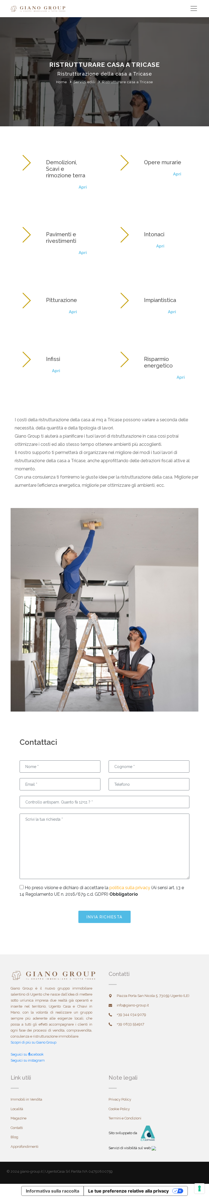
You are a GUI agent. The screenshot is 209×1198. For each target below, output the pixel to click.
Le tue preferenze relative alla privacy (128, 1191)
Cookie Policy (119, 1109)
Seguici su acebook (27, 1054)
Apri (83, 187)
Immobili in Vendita (26, 1099)
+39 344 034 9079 (131, 1014)
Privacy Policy (120, 1099)
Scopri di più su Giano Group (33, 1042)
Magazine (18, 1118)
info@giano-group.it (133, 1005)
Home (61, 82)
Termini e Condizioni (125, 1118)
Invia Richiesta (104, 917)
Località (17, 1109)
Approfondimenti (24, 1147)
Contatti (17, 1128)
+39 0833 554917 (130, 1024)
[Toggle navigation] (193, 8)
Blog (14, 1137)
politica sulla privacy (129, 887)
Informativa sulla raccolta (52, 1191)
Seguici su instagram (28, 1060)
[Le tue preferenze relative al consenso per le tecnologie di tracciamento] (199, 1188)
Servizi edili (84, 82)
